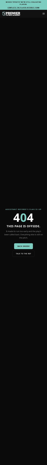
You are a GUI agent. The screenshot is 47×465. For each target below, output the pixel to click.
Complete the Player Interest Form (23, 7)
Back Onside (23, 246)
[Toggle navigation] (43, 13)
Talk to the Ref (23, 253)
